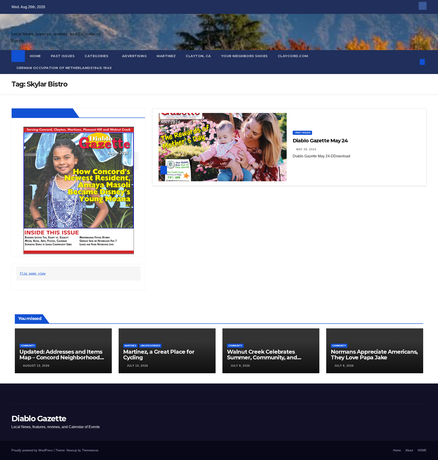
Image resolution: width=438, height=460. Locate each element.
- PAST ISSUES (302, 132)
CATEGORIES (97, 56)
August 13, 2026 (36, 365)
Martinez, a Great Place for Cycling (158, 354)
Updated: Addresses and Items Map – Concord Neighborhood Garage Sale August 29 (60, 357)
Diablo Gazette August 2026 (43, 112)
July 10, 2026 (137, 365)
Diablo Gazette (12, 27)
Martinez (166, 56)
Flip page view (32, 273)
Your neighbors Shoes (244, 56)
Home (397, 450)
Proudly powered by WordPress (32, 450)
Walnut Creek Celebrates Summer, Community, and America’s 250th (262, 357)
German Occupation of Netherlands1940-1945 (64, 68)
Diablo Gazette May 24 (320, 141)
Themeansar (90, 450)
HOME (35, 56)
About (409, 450)
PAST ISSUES (63, 56)
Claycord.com (293, 56)
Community (28, 345)
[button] (414, 62)
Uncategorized (150, 345)
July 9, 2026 (240, 365)
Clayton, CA (198, 56)
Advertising (134, 56)
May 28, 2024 (306, 149)
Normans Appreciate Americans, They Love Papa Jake (374, 354)
